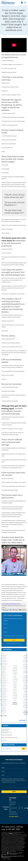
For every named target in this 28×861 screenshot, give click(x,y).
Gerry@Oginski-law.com (15, 603)
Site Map (4, 859)
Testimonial (7, 649)
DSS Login (9, 859)
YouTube (23, 610)
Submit (14, 640)
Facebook (5, 610)
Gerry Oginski (4, 603)
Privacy (18, 643)
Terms (20, 643)
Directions (4, 740)
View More (21, 720)
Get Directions (13, 816)
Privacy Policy (14, 851)
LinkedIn (16, 610)
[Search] (23, 748)
